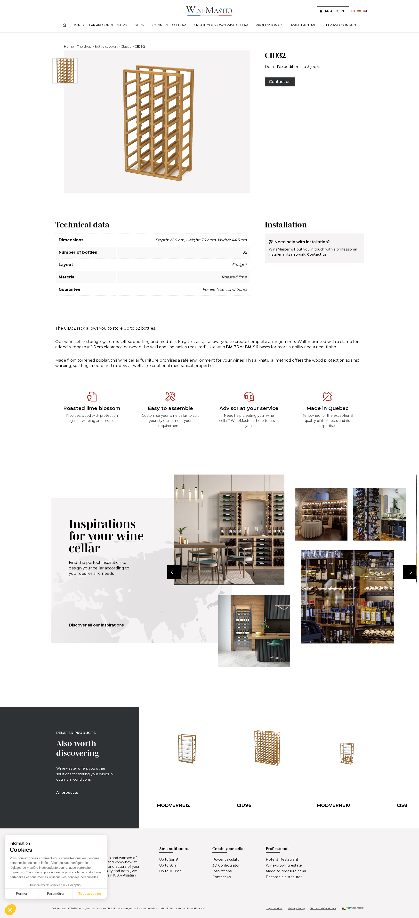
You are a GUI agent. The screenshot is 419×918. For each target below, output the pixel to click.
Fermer (21, 893)
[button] (174, 572)
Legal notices (274, 908)
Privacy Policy (296, 908)
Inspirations (222, 871)
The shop (84, 46)
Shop (140, 25)
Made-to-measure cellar (286, 871)
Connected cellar (169, 25)
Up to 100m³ (170, 871)
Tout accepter (89, 893)
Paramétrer (55, 893)
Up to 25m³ (168, 859)
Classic (126, 46)
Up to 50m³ (169, 865)
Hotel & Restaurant (282, 859)
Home (69, 46)
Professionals (269, 25)
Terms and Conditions (323, 908)
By (344, 908)
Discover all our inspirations (96, 625)
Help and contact (340, 25)
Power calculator (226, 859)
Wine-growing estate (284, 865)
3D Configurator (226, 865)
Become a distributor (284, 877)
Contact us (279, 81)
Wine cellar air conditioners (100, 25)
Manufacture (303, 25)
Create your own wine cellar (221, 25)
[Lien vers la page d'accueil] (209, 14)
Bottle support (106, 46)
